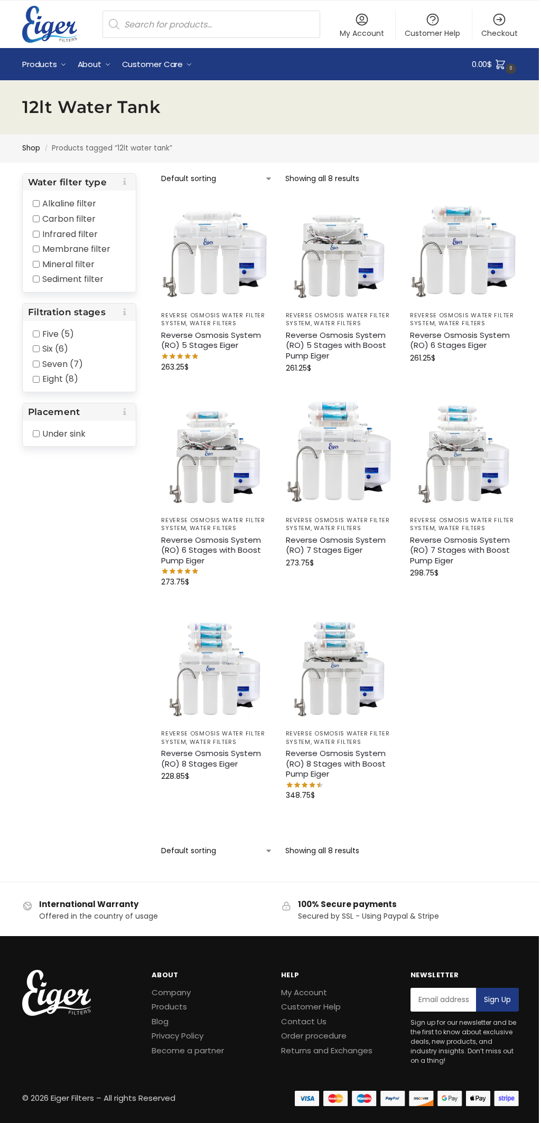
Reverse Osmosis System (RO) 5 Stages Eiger (211, 340)
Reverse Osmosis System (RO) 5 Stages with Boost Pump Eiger (336, 345)
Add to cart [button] (215, 389)
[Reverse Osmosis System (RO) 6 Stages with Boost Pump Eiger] (215, 455)
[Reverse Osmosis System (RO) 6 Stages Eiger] (464, 251)
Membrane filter (76, 249)
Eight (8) (60, 379)
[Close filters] (139, 180)
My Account (362, 33)
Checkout (499, 33)
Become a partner (188, 1050)
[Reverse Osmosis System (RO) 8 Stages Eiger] (215, 669)
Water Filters (213, 323)
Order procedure (314, 1035)
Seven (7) (62, 363)
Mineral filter (68, 264)
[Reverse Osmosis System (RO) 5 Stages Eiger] (215, 251)
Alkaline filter (69, 203)
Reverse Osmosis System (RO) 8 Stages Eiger (211, 758)
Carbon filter (69, 219)
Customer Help (432, 33)
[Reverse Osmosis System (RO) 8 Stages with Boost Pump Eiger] (340, 669)
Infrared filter (70, 234)
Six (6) (55, 349)
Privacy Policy (177, 1035)
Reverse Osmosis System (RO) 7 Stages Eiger (336, 545)
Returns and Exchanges (326, 1050)
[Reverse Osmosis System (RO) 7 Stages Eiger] (340, 455)
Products (169, 1006)
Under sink (64, 433)
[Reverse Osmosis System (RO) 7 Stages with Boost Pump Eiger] (464, 455)
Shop (31, 148)
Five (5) (58, 333)
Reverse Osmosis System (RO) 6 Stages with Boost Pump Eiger (211, 550)
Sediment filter (73, 279)
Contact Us (304, 1021)
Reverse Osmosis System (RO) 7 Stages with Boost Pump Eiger (460, 550)
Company (171, 992)
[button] (495, 64)
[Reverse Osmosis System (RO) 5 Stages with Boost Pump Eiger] (340, 251)
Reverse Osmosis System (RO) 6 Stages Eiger (460, 340)
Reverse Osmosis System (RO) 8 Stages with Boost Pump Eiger (336, 763)
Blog (160, 1021)
